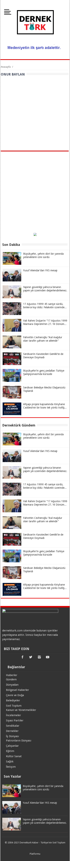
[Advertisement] (35, 114)
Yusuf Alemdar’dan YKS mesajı (40, 270)
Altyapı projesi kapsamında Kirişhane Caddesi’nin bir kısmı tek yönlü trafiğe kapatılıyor (44, 407)
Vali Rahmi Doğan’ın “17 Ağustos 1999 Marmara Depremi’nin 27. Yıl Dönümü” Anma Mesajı (45, 324)
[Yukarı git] (62, 854)
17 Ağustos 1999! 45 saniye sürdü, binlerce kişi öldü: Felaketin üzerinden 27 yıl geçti (44, 307)
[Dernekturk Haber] (35, 42)
